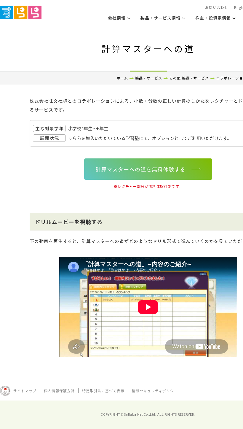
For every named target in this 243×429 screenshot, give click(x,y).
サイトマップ (24, 390)
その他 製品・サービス (189, 78)
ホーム (122, 78)
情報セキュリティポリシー (155, 390)
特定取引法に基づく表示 (103, 390)
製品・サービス (148, 78)
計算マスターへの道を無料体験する (140, 169)
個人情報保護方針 (59, 390)
